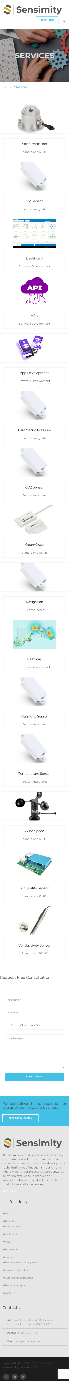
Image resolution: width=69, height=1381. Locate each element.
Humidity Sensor (34, 716)
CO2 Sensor (34, 487)
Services (9, 1257)
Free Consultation (20, 1118)
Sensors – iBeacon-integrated (21, 1263)
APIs (34, 316)
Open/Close (34, 545)
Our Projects (11, 1235)
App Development (34, 373)
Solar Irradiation (34, 144)
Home (6, 87)
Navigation (34, 602)
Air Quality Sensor (34, 888)
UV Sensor (34, 201)
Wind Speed (34, 831)
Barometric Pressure (34, 430)
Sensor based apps (15, 1286)
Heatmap (34, 659)
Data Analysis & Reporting (19, 1278)
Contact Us (11, 1293)
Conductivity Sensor (34, 945)
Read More (8, 1191)
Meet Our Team (13, 1227)
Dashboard (34, 258)
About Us (10, 1222)
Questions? (47, 20)
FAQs (7, 1242)
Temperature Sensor (34, 774)
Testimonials (11, 1250)
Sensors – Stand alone (17, 1270)
